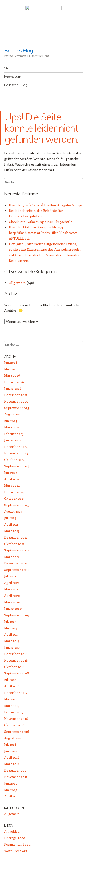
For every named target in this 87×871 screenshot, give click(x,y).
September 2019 (16, 615)
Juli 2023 (10, 518)
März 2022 (12, 556)
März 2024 (12, 485)
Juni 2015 (10, 783)
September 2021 (16, 569)
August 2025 (13, 414)
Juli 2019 (10, 621)
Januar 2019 (12, 647)
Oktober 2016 (14, 725)
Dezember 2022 (16, 537)
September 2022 (16, 550)
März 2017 (11, 705)
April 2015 (11, 796)
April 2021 (11, 582)
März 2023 (11, 531)
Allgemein (17, 282)
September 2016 (16, 731)
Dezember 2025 (16, 395)
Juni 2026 (10, 362)
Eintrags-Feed (14, 838)
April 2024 (11, 479)
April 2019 (11, 634)
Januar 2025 (12, 440)
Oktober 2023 (14, 498)
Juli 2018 (10, 679)
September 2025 (16, 408)
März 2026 (12, 375)
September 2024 (16, 466)
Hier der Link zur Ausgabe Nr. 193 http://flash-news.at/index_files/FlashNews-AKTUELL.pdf (43, 232)
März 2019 (12, 641)
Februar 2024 (14, 492)
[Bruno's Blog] (43, 24)
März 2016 (12, 764)
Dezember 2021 (15, 563)
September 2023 (16, 505)
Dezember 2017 (15, 692)
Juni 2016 (10, 751)
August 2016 (13, 738)
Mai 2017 (10, 699)
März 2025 (12, 427)
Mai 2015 (10, 790)
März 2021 (11, 589)
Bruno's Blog (18, 50)
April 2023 (11, 524)
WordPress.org (15, 851)
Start (8, 68)
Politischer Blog (15, 85)
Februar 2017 (13, 712)
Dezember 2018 (16, 654)
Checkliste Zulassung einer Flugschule (40, 221)
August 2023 (13, 511)
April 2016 (11, 757)
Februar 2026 (14, 382)
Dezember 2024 (16, 446)
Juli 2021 (10, 576)
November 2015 (16, 777)
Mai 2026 (10, 369)
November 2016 (16, 718)
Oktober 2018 (14, 667)
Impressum (12, 76)
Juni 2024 (10, 472)
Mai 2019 (10, 628)
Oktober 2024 (14, 459)
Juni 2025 (10, 421)
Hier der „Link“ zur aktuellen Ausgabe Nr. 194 (46, 205)
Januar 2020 (13, 608)
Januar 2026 (13, 388)
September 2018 (16, 673)
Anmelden (11, 831)
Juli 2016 (10, 744)
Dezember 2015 (15, 770)
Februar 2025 (14, 433)
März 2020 (12, 602)
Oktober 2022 (14, 544)
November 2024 (16, 453)
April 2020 (12, 595)
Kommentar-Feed (17, 844)
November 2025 (16, 401)
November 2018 (16, 660)
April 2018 (11, 686)
